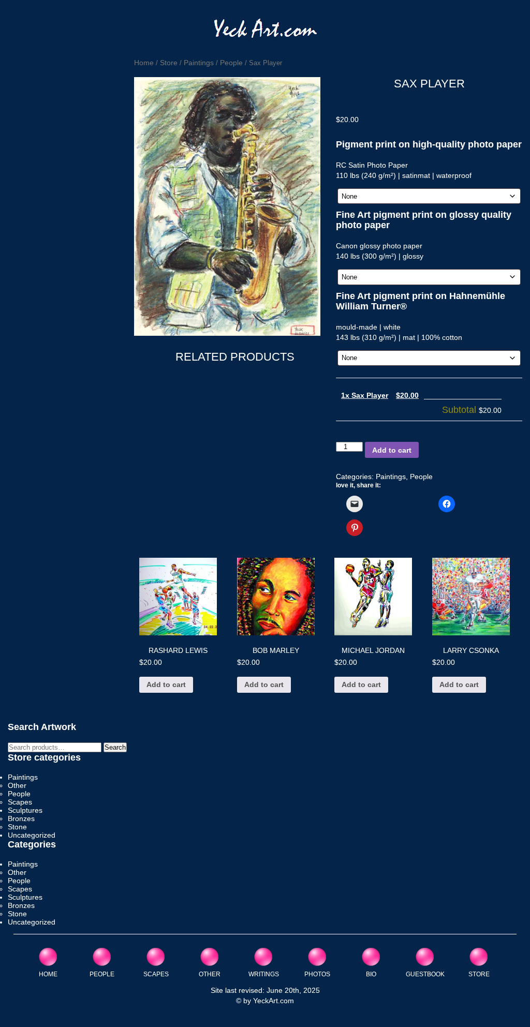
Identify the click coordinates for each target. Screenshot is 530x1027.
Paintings (199, 62)
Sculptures (25, 810)
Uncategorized (31, 835)
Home (144, 62)
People (231, 62)
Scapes (20, 802)
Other (17, 785)
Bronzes (21, 818)
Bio (371, 974)
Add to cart (391, 450)
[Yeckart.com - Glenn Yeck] (265, 32)
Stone (17, 827)
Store (169, 62)
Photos (317, 974)
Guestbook (425, 974)
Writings (263, 974)
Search (115, 747)
